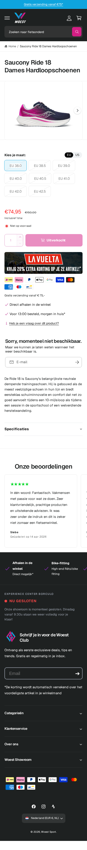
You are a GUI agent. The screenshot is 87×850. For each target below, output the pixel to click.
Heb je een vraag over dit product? (34, 323)
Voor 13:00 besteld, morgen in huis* (37, 314)
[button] (7, 18)
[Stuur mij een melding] (77, 362)
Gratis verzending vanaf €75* (43, 4)
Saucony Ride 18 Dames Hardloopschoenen (48, 46)
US (77, 155)
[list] (43, 511)
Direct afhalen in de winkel (30, 304)
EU (69, 155)
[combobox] (43, 31)
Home (12, 46)
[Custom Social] (53, 806)
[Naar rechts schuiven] (77, 110)
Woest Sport (48, 831)
